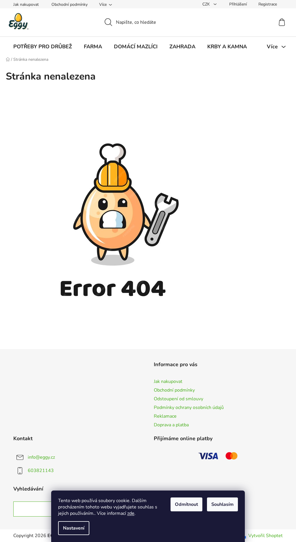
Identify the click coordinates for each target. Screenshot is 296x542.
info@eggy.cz (41, 457)
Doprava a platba (171, 425)
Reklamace (165, 416)
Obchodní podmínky (69, 4)
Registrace (267, 4)
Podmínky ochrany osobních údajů (189, 407)
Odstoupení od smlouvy (178, 399)
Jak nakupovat (26, 4)
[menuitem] (43, 46)
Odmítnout (186, 504)
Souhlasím (222, 504)
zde (130, 513)
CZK (206, 4)
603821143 (41, 470)
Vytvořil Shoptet (265, 535)
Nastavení (73, 528)
